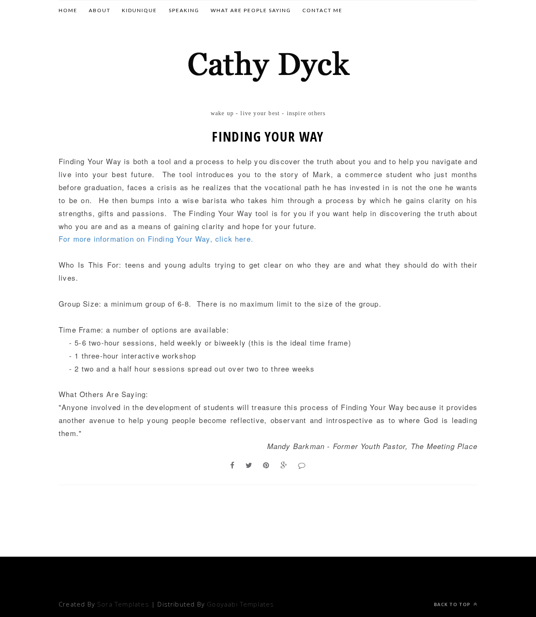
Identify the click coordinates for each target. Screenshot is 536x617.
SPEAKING (184, 10)
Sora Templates (123, 604)
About (100, 10)
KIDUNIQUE (139, 10)
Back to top (453, 604)
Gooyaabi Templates (240, 604)
